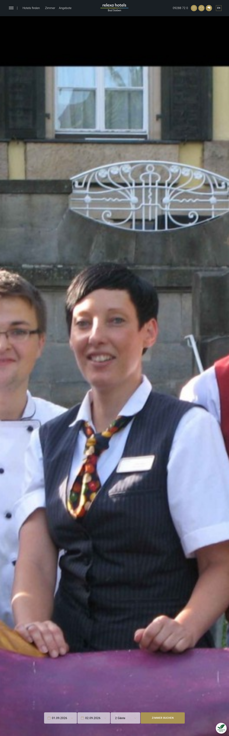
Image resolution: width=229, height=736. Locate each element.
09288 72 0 (180, 8)
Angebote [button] (65, 8)
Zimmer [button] (50, 8)
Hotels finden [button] (31, 8)
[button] (221, 728)
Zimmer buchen (163, 717)
